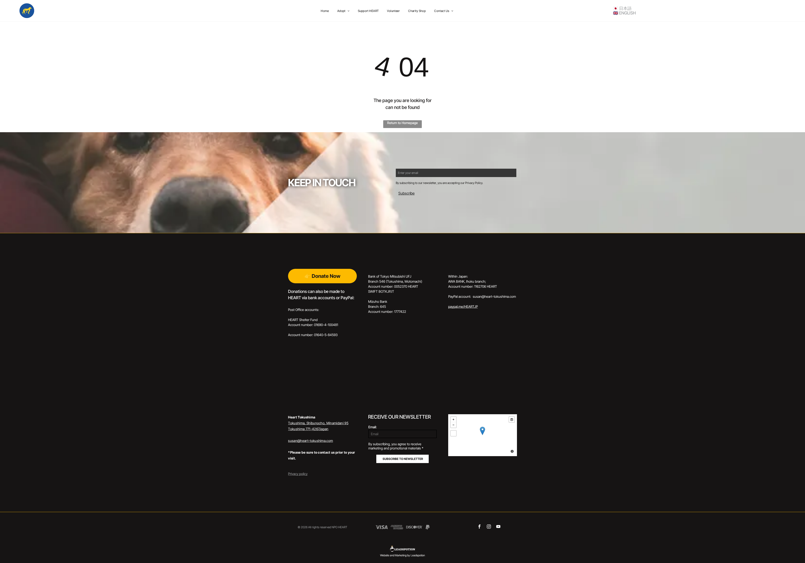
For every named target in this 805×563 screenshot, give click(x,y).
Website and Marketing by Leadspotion (402, 555)
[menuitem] (325, 11)
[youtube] (498, 527)
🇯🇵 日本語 (622, 8)
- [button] (453, 425)
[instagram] (489, 527)
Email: (372, 427)
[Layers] (511, 419)
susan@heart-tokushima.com (310, 441)
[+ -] (482, 435)
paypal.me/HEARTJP (463, 306)
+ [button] (453, 419)
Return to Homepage (402, 123)
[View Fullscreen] (453, 433)
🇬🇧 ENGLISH (624, 13)
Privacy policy (298, 474)
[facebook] (479, 527)
